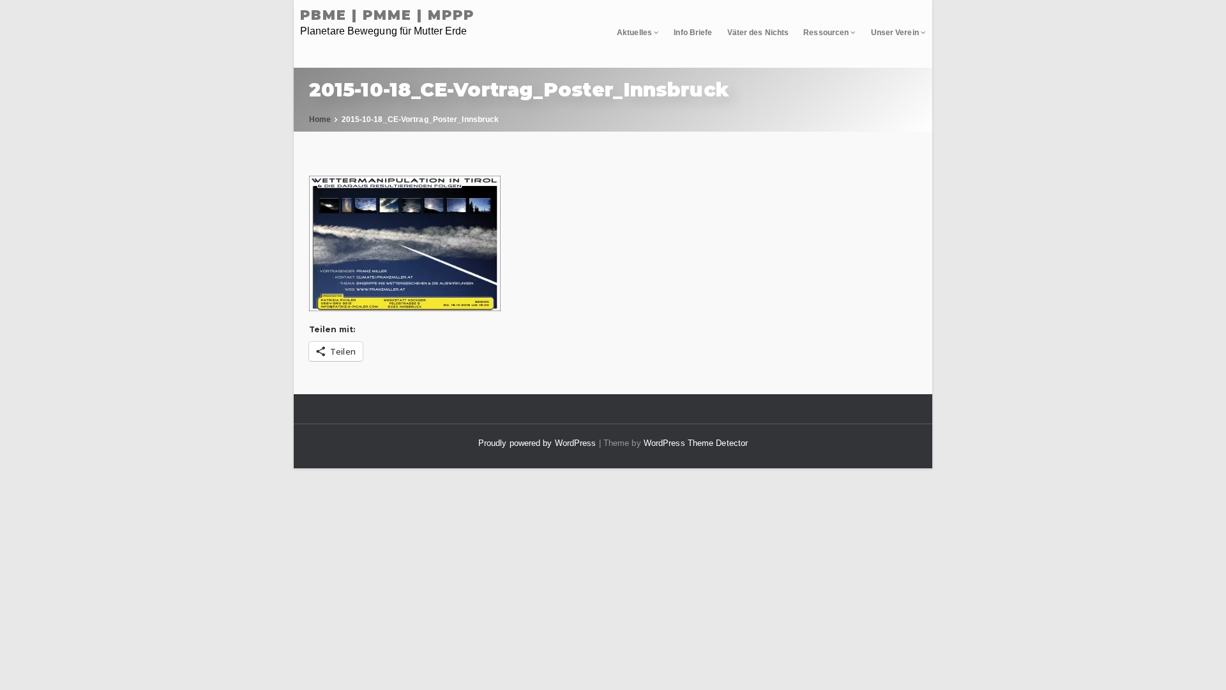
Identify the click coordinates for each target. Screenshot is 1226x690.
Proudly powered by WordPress (538, 443)
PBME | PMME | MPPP (387, 15)
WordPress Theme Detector (696, 443)
